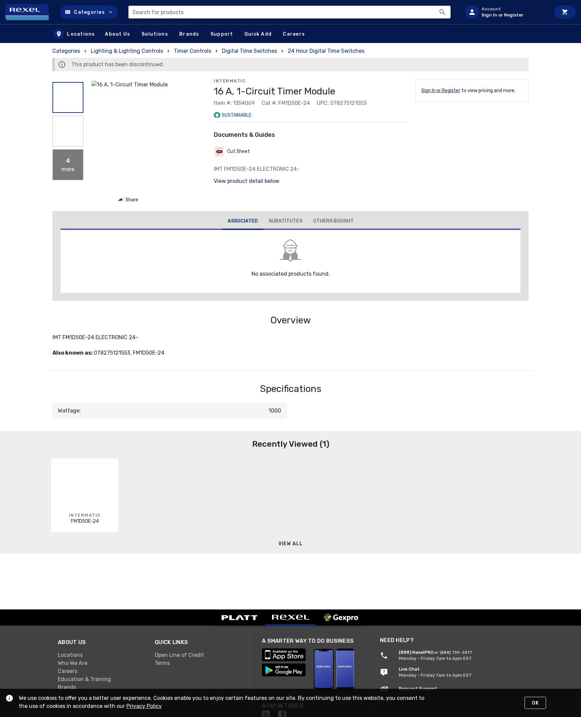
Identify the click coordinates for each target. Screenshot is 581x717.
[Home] (30, 12)
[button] (89, 12)
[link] (100, 655)
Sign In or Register (440, 90)
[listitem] (505, 12)
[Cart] (565, 12)
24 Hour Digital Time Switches (326, 51)
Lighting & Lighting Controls (127, 51)
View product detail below (246, 181)
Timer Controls (192, 51)
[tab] (242, 222)
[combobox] (289, 12)
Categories (66, 51)
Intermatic (230, 80)
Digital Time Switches (249, 51)
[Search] (442, 12)
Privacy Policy (144, 706)
